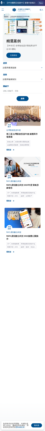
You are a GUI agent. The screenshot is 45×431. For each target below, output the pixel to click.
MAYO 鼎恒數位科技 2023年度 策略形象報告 (22, 186)
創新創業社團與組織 (22, 142)
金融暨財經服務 (12, 145)
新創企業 (10, 142)
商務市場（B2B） (13, 196)
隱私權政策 (20, 427)
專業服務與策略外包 (28, 193)
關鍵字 (6, 86)
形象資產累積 (24, 145)
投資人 (33, 247)
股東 (27, 247)
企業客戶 (29, 196)
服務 (5, 74)
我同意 (36, 425)
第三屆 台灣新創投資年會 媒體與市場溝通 (22, 135)
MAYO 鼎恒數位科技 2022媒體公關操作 (22, 237)
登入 (41, 10)
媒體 (22, 196)
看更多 (8, 150)
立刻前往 (13, 55)
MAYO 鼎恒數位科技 (13, 181)
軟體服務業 (15, 193)
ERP (8, 193)
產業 (5, 63)
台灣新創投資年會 (13, 130)
